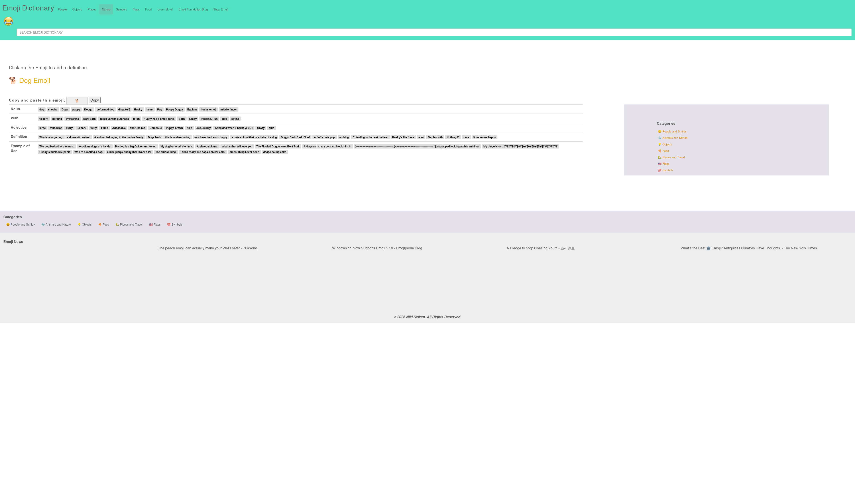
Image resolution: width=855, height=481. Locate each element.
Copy (94, 100)
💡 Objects (665, 144)
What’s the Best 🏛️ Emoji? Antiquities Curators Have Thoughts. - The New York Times (749, 248)
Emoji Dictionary (28, 7)
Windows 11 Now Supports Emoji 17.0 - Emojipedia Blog (377, 248)
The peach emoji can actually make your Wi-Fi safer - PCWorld (207, 248)
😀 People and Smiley (672, 131)
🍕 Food (663, 151)
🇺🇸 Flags (663, 163)
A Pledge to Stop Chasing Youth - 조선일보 (541, 248)
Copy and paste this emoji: (37, 100)
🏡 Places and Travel (671, 157)
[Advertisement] (167, 53)
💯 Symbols (665, 170)
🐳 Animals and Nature (673, 138)
